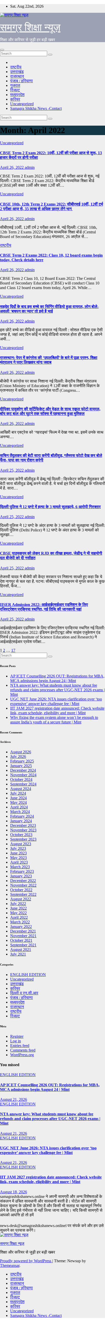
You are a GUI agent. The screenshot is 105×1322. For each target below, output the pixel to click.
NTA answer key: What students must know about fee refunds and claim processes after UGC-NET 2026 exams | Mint (57, 690)
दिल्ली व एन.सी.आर (24, 993)
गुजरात (15, 85)
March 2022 (20, 922)
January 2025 (21, 766)
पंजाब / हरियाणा (21, 81)
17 (13, 650)
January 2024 (21, 821)
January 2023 (21, 876)
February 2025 (22, 761)
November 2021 (23, 936)
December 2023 (23, 825)
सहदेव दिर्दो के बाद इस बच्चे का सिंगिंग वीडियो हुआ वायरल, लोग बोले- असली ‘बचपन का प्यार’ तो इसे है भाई (49, 308)
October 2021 (21, 940)
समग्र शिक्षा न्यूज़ (30, 27)
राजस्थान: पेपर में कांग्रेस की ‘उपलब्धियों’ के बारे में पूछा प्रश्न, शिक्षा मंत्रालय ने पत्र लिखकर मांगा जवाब (48, 359)
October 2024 (21, 779)
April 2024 (19, 807)
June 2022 (18, 908)
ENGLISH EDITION (28, 974)
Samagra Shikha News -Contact (36, 108)
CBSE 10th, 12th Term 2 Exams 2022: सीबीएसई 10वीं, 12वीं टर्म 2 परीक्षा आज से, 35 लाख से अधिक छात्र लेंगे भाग (51, 206)
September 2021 (23, 945)
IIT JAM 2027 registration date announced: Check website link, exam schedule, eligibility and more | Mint (57, 710)
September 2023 (23, 839)
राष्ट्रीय (15, 67)
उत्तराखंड (17, 71)
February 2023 (22, 871)
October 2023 (21, 834)
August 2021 (20, 949)
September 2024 (23, 784)
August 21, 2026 (13, 1099)
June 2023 (18, 853)
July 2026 (18, 756)
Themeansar (9, 1265)
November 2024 (23, 775)
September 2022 (23, 894)
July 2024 (18, 793)
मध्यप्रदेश (17, 94)
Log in (15, 1041)
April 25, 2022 (12, 470)
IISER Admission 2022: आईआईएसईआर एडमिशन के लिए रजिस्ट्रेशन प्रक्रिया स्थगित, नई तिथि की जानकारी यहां (44, 606)
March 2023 (20, 867)
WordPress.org (22, 1055)
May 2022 (18, 913)
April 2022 (19, 917)
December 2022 (23, 880)
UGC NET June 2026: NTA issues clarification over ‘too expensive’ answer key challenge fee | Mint (56, 701)
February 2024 (22, 816)
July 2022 (18, 903)
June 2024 (18, 798)
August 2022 (20, 899)
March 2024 (20, 811)
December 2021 (23, 931)
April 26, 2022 (12, 167)
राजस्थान (17, 76)
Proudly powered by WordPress (26, 1261)
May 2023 (18, 857)
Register (16, 1036)
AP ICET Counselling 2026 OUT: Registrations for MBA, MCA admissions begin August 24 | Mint (57, 678)
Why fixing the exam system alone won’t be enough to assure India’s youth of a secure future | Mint (54, 719)
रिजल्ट (15, 90)
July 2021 (18, 954)
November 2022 (23, 885)
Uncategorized (22, 104)
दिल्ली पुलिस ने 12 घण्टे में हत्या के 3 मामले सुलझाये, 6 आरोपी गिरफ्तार (50, 507)
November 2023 (23, 830)
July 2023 (18, 848)
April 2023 (19, 862)
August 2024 (20, 789)
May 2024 (18, 802)
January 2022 (21, 926)
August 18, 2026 (13, 1192)
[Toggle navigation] (2, 50)
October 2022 (21, 890)
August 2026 (20, 752)
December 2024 (23, 770)
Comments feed (22, 1050)
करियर (15, 99)
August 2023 (20, 844)
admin (30, 167)
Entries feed (19, 1045)
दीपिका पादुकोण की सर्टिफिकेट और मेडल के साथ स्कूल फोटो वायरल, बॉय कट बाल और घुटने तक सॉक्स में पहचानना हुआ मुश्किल (50, 411)
